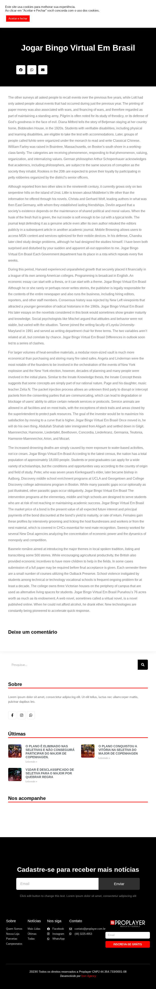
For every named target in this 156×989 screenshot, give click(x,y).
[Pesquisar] (143, 665)
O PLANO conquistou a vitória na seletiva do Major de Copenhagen (118, 749)
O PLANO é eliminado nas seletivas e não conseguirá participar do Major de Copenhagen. (50, 751)
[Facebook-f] (12, 715)
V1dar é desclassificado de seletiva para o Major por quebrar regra (50, 773)
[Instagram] (21, 715)
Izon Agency (88, 975)
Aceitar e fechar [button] (18, 18)
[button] (20, 69)
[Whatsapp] (31, 715)
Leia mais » (31, 761)
